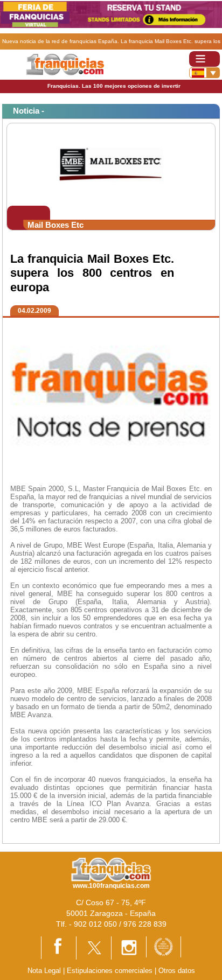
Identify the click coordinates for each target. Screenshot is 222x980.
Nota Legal (44, 971)
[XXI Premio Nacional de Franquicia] (163, 946)
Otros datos (176, 971)
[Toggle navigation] (204, 59)
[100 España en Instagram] (129, 947)
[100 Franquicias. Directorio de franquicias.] (65, 64)
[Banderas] (204, 72)
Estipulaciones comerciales (111, 971)
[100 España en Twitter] (94, 947)
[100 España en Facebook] (59, 947)
